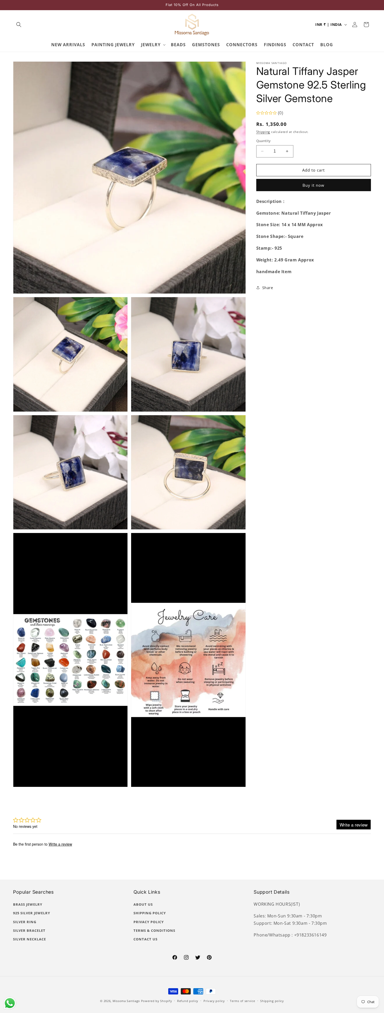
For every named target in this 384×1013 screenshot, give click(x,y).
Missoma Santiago (126, 1001)
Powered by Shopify (156, 1001)
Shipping (263, 132)
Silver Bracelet (29, 930)
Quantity (263, 140)
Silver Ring (24, 922)
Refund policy (187, 1001)
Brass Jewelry (27, 904)
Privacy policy (214, 1001)
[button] (19, 24)
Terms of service (242, 1001)
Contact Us (145, 939)
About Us (143, 904)
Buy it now (313, 185)
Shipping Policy (149, 913)
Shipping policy (272, 1001)
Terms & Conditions (154, 930)
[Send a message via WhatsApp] (10, 1003)
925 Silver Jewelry (31, 913)
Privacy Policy (148, 922)
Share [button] (267, 287)
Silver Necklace (29, 939)
